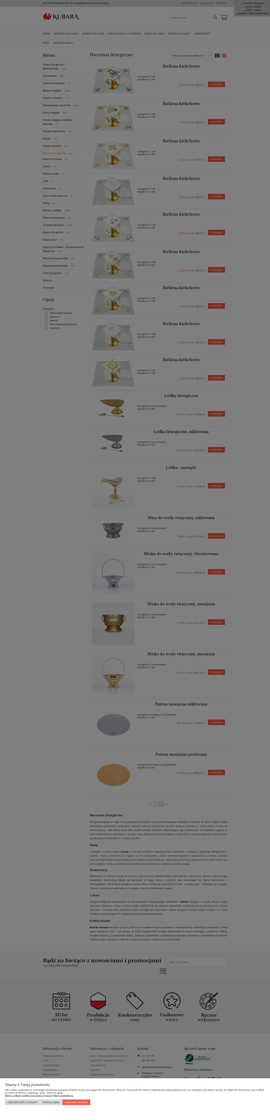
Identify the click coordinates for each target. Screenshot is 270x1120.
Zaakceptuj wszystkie (76, 1102)
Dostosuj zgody (51, 1102)
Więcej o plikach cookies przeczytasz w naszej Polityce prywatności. (39, 1095)
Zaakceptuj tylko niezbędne (22, 1102)
